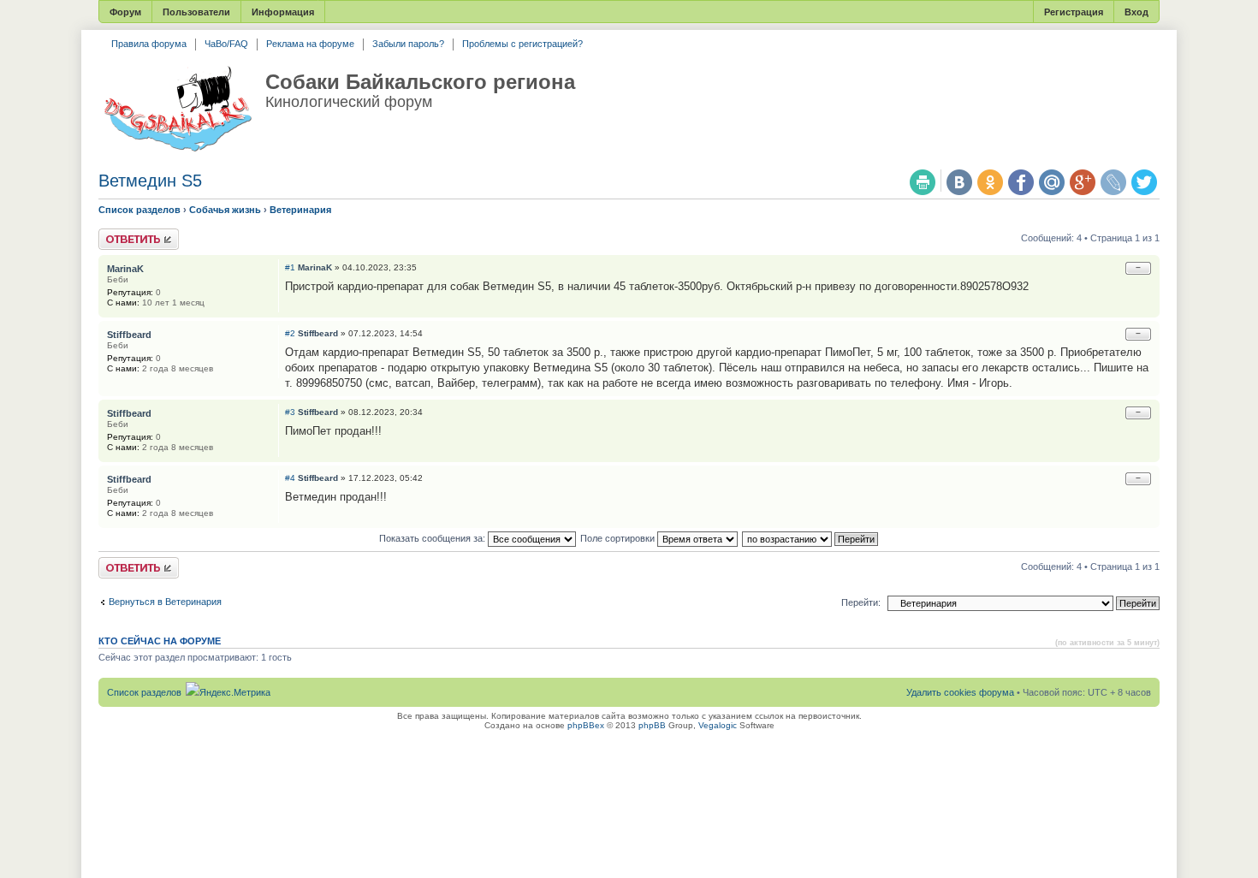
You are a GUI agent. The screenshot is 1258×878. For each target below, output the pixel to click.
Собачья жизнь (225, 210)
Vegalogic (717, 725)
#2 (290, 333)
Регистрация (1073, 12)
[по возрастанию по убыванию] (811, 538)
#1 (290, 267)
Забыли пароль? (408, 44)
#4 (290, 478)
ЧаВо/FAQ (226, 44)
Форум (125, 12)
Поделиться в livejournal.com (1113, 182)
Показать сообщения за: (433, 538)
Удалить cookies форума (960, 692)
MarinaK (315, 267)
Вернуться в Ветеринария (165, 601)
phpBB (652, 725)
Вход (1136, 12)
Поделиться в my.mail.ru (1052, 182)
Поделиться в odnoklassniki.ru (990, 182)
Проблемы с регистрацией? (522, 44)
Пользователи (196, 12)
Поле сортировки (618, 538)
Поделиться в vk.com (959, 182)
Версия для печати (922, 182)
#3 (290, 412)
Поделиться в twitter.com (1144, 182)
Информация (283, 12)
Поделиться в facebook (1021, 182)
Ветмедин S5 (150, 180)
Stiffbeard (318, 333)
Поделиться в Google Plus (1082, 182)
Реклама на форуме (310, 44)
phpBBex (585, 725)
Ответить (118, 233)
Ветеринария (300, 210)
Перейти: (861, 602)
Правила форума (149, 44)
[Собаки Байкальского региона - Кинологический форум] (177, 109)
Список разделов (139, 210)
